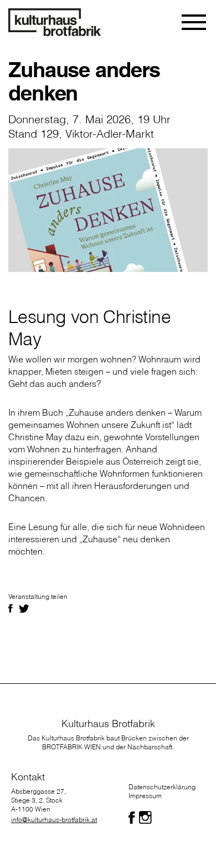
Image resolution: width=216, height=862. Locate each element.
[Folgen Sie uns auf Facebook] (131, 817)
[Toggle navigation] (194, 22)
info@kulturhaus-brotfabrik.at (54, 819)
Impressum (145, 796)
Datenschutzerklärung (162, 787)
